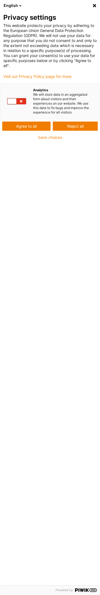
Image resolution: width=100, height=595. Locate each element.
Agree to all (26, 126)
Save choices (50, 137)
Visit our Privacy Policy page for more (37, 76)
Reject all (75, 126)
